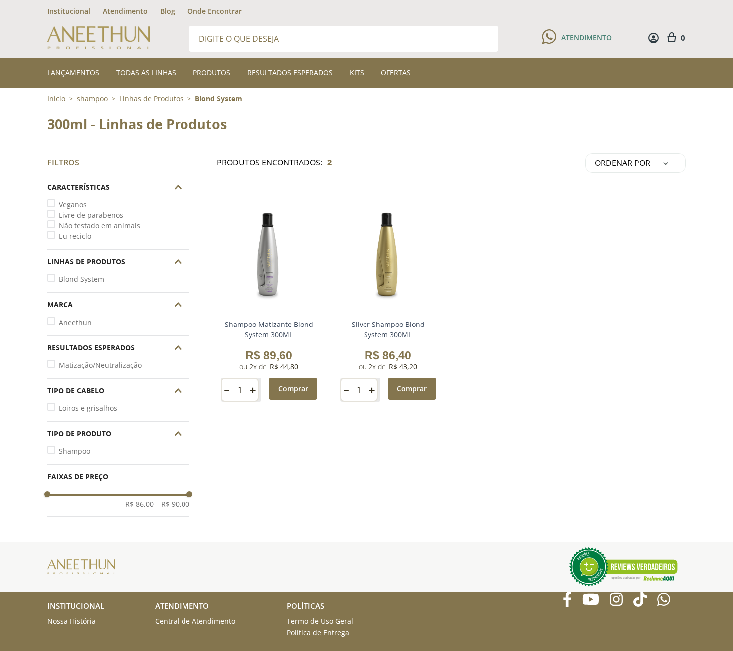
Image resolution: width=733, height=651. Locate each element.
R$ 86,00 (139, 504)
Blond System (218, 99)
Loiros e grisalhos (88, 408)
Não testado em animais (99, 225)
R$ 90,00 (172, 504)
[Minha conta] (653, 38)
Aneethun (75, 322)
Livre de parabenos (91, 215)
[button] (118, 187)
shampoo (92, 99)
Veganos (73, 204)
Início (56, 98)
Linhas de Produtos (151, 99)
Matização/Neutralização (100, 365)
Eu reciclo (75, 236)
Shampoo (74, 451)
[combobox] (343, 38)
